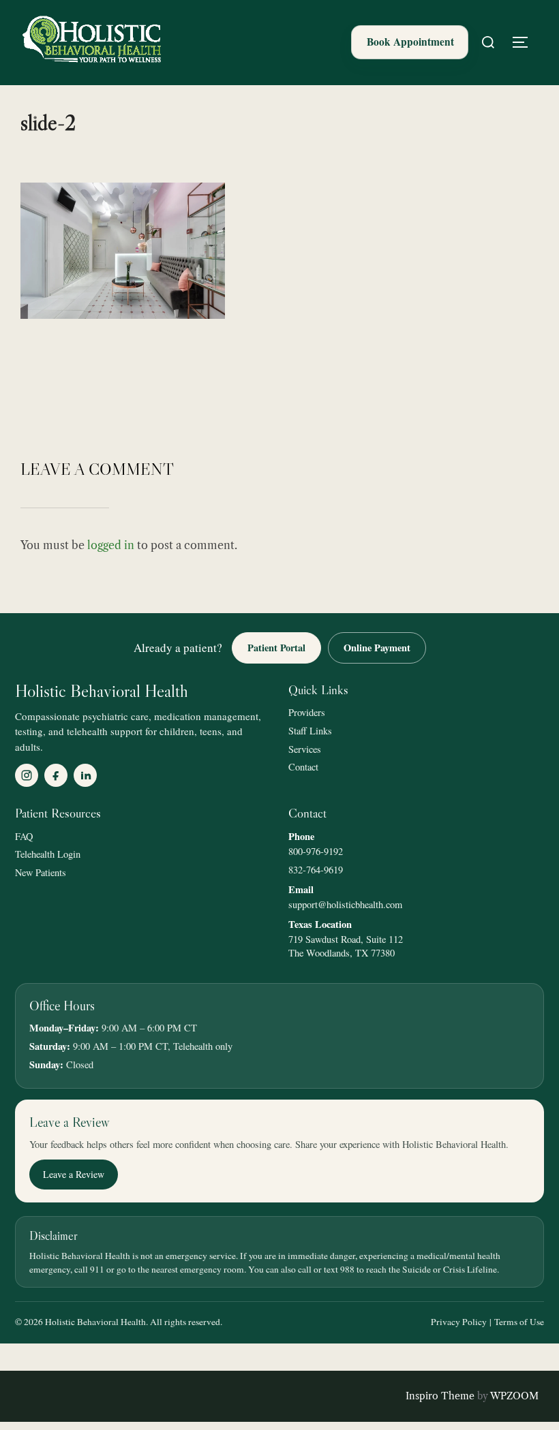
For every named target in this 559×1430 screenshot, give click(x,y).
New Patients (40, 872)
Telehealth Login (47, 854)
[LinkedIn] (85, 775)
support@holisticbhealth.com (345, 904)
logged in (110, 545)
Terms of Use (519, 1322)
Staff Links (310, 730)
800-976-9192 (315, 851)
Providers (306, 712)
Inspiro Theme (440, 1396)
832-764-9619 (315, 869)
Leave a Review (73, 1174)
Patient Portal (276, 647)
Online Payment (377, 647)
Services (304, 749)
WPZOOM (514, 1396)
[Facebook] (55, 775)
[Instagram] (26, 775)
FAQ (24, 836)
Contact (303, 766)
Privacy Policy (459, 1322)
